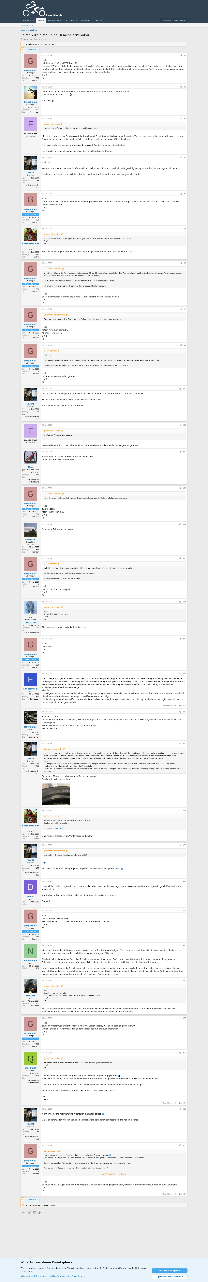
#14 (184, 524)
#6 (185, 228)
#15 (184, 558)
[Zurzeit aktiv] (30, 613)
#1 (185, 55)
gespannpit (27, 39)
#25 (184, 945)
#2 (185, 87)
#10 (184, 388)
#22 (184, 845)
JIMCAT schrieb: (50, 350)
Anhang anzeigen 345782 (54, 828)
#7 (185, 263)
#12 (184, 452)
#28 (184, 1053)
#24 (184, 910)
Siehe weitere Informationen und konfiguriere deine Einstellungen (53, 1276)
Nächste (32, 49)
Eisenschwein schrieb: (53, 749)
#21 (184, 810)
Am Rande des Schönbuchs (33, 480)
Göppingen (34, 112)
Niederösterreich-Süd (32, 186)
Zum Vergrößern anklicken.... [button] (114, 1174)
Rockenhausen (33, 699)
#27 (184, 1018)
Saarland (35, 80)
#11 (184, 425)
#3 (185, 118)
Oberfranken (34, 737)
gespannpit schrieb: (52, 124)
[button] (34, 20)
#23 (184, 881)
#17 (184, 639)
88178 (36, 257)
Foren (41, 20)
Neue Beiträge (27, 25)
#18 (184, 673)
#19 (184, 711)
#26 (184, 980)
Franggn (35, 552)
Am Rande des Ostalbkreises (33, 1081)
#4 (185, 157)
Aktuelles (27, 20)
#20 (184, 743)
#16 (184, 601)
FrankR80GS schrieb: (52, 268)
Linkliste (98, 20)
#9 (185, 345)
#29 (184, 1109)
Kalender (85, 20)
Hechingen (34, 1006)
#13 (184, 488)
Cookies (50, 1268)
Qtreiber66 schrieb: (52, 1151)
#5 (185, 194)
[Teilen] (181, 55)
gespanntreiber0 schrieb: (54, 314)
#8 (185, 309)
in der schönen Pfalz (31, 632)
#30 (184, 1145)
